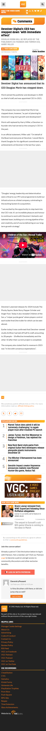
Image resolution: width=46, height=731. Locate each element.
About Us (5, 629)
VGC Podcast (7, 658)
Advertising (6, 632)
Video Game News (10, 49)
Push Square (6, 694)
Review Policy (7, 645)
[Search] (42, 4)
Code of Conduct (8, 636)
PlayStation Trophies (10, 688)
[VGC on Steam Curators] (27, 13)
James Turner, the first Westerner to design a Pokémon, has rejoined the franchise (25, 437)
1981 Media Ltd (17, 607)
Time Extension (7, 704)
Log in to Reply (16, 596)
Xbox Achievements (9, 707)
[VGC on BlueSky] (35, 10)
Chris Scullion (38, 52)
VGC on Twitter (7, 661)
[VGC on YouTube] (38, 10)
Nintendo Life (7, 685)
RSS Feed (5, 648)
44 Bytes (17, 712)
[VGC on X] (32, 10)
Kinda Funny (6, 682)
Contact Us (6, 639)
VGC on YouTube (8, 664)
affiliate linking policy (26, 406)
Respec (4, 701)
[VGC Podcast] (30, 10)
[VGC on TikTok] (41, 10)
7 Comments (40, 519)
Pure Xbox (5, 691)
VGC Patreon (7, 654)
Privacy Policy (7, 642)
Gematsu (5, 679)
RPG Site (5, 698)
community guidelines (18, 540)
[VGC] (23, 4)
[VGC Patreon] (27, 10)
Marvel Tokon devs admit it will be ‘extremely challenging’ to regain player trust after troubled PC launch (25, 427)
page (3, 558)
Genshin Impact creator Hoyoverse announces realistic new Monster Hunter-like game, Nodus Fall (24, 468)
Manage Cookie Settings (11, 626)
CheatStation (7, 672)
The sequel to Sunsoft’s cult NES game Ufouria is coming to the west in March (29, 525)
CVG (3, 676)
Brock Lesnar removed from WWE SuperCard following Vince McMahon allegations (30, 508)
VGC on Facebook (9, 651)
